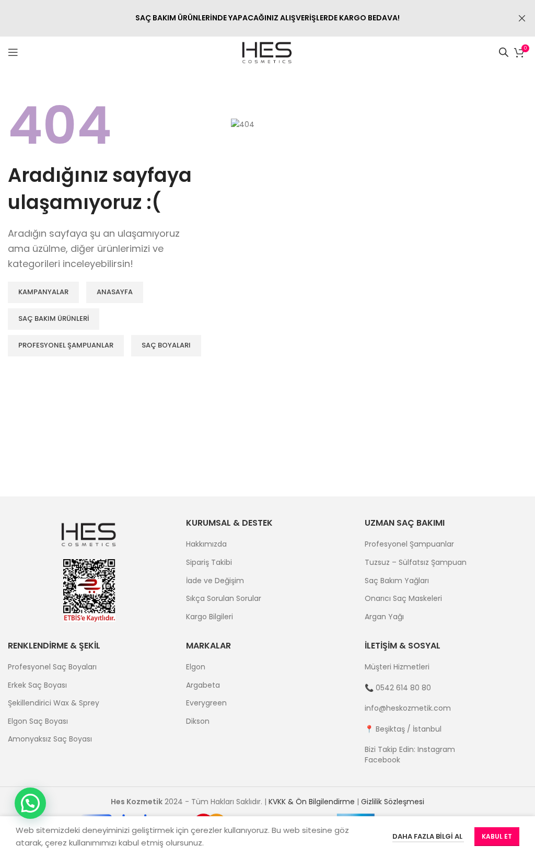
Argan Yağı (384, 617)
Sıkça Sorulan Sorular (223, 599)
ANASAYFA (115, 292)
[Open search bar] (503, 52)
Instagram (436, 749)
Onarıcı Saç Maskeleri (403, 599)
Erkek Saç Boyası (37, 685)
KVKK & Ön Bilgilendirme (312, 801)
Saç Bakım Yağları (397, 581)
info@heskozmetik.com (408, 708)
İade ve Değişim (215, 581)
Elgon (195, 667)
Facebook (382, 760)
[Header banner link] (252, 18)
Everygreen (206, 703)
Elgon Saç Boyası (38, 721)
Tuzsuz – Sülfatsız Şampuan (416, 563)
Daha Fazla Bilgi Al (428, 836)
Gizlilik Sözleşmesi (392, 801)
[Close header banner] (522, 18)
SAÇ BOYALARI (166, 345)
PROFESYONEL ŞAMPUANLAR (65, 345)
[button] (30, 803)
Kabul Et (497, 836)
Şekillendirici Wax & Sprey (53, 703)
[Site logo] (268, 52)
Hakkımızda (206, 544)
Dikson (198, 721)
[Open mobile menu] (13, 52)
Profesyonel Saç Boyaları (52, 667)
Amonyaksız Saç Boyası (50, 739)
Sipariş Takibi (209, 563)
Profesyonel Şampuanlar (409, 544)
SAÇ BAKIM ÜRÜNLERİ (53, 318)
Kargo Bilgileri (209, 617)
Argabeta (203, 685)
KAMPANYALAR (43, 292)
